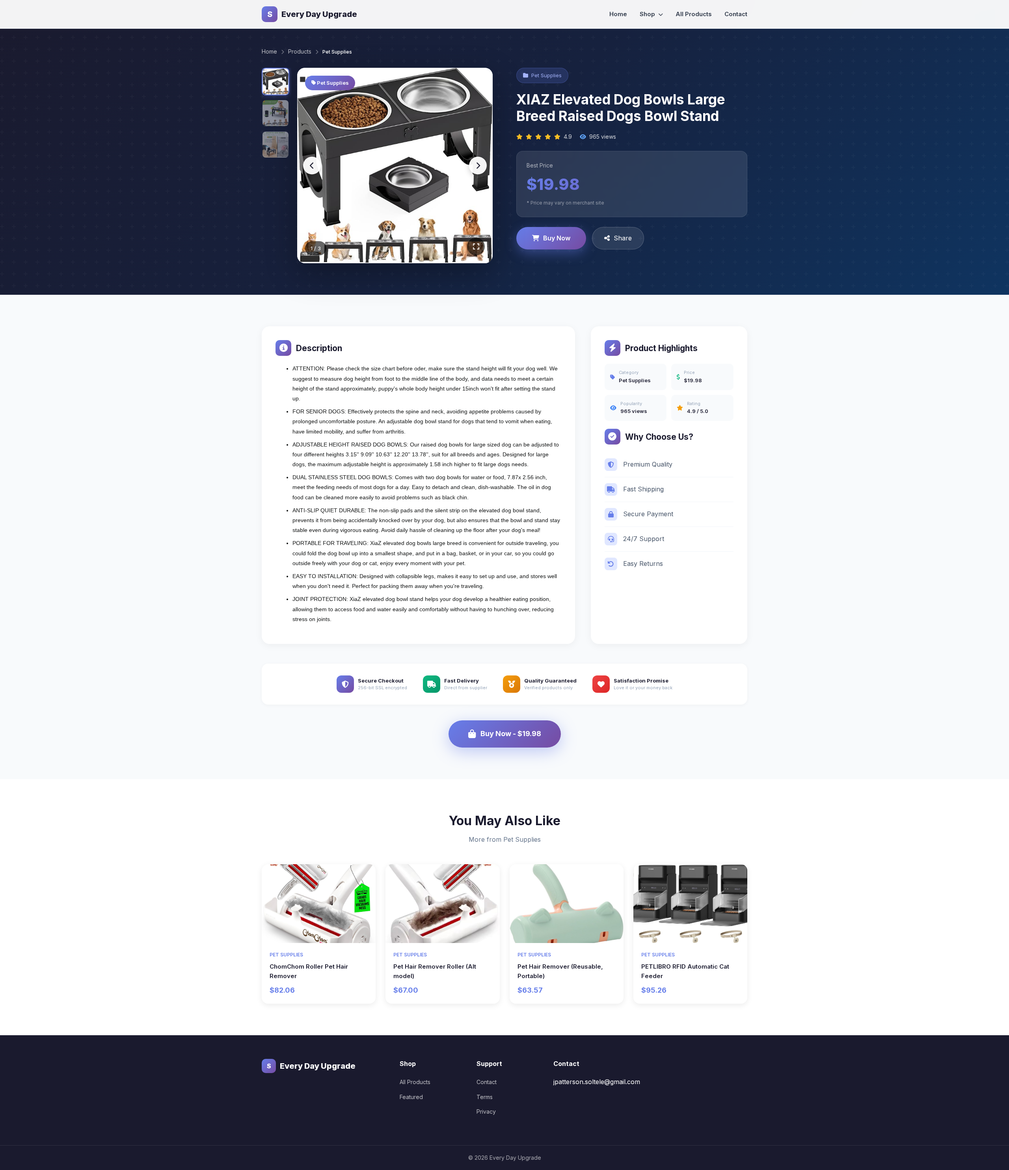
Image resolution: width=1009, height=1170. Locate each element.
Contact (735, 14)
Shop (648, 14)
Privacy (486, 1111)
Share (623, 238)
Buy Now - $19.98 (510, 733)
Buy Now (556, 238)
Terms (485, 1097)
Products (299, 51)
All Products (694, 14)
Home (618, 14)
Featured (411, 1097)
